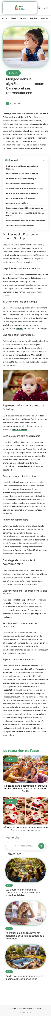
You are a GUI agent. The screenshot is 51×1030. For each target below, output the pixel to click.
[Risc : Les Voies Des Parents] (19, 8)
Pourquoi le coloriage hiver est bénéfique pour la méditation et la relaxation (24, 935)
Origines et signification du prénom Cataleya (21, 167)
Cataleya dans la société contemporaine (24, 208)
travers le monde (19, 429)
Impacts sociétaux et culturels (19, 225)
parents (19, 328)
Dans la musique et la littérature (20, 198)
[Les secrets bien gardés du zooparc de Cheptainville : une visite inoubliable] (25, 870)
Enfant (13, 73)
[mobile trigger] (5, 8)
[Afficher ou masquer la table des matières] (33, 160)
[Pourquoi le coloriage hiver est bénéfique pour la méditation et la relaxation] (25, 913)
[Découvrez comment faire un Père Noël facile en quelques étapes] (25, 810)
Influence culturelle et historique (20, 179)
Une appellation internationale (19, 183)
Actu (11, 760)
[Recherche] (39, 8)
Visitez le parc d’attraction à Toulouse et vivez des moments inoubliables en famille (25, 788)
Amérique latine (11, 255)
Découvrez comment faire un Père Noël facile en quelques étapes (25, 829)
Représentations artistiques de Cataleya (24, 188)
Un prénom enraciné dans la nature (21, 174)
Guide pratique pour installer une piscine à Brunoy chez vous (24, 977)
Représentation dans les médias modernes (25, 221)
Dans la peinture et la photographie (21, 193)
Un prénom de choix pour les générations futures (24, 214)
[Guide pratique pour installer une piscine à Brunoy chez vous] (25, 957)
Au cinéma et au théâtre (16, 203)
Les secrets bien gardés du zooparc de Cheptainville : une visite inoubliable (22, 892)
